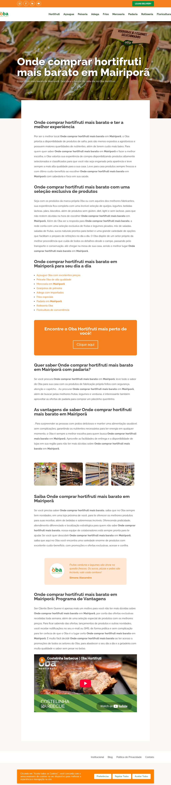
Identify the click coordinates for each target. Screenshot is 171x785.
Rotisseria (147, 14)
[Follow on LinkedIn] (32, 3)
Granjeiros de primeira (49, 288)
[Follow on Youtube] (38, 3)
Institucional (97, 757)
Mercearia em (51, 283)
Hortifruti (54, 14)
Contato (149, 757)
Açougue (68, 14)
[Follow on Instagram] (19, 3)
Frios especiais (45, 296)
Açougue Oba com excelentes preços (58, 275)
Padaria (133, 14)
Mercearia (118, 14)
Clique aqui (85, 345)
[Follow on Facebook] (25, 3)
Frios (106, 14)
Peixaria (83, 14)
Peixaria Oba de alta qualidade (54, 279)
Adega (95, 14)
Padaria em (49, 301)
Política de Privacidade (129, 757)
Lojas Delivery (143, 4)
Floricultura (164, 14)
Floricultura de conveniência (53, 309)
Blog (110, 757)
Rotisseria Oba (45, 305)
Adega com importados (50, 292)
